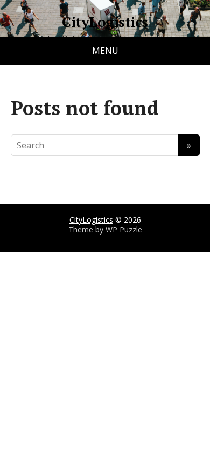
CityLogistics (105, 22)
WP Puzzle (124, 229)
